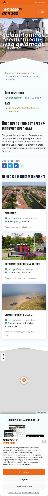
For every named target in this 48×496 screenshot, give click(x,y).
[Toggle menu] (42, 11)
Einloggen (41, 2)
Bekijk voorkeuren (24, 486)
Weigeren (24, 479)
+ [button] (3, 354)
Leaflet (39, 413)
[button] (44, 441)
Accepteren (24, 472)
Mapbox (44, 413)
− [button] (3, 358)
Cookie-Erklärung (14, 492)
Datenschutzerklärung (30, 492)
